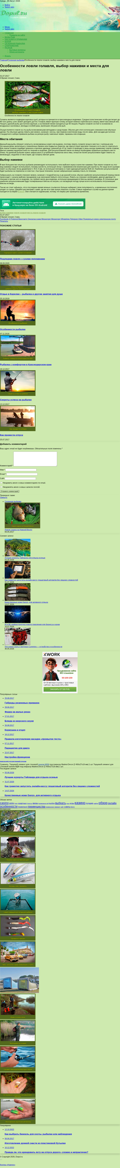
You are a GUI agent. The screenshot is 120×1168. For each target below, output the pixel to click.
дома (67, 803)
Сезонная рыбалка (15, 44)
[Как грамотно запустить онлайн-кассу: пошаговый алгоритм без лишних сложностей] (17, 578)
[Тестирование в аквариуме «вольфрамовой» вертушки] (18, 1097)
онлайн (112, 803)
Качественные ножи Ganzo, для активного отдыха (26, 602)
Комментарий (6, 466)
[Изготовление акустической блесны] (18, 1123)
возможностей (44, 803)
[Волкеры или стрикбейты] (18, 888)
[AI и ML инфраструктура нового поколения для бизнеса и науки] (17, 622)
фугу (73, 807)
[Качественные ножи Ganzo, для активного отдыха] (17, 600)
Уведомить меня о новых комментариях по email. (24, 483)
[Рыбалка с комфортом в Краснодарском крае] (18, 360)
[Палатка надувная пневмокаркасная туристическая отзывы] (19, 992)
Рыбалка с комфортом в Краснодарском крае (26, 364)
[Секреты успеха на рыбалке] (18, 395)
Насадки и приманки (16, 39)
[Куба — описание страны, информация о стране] (18, 966)
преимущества (36, 806)
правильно (22, 807)
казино (80, 803)
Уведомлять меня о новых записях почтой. (21, 487)
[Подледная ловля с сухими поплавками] (18, 254)
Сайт (2, 478)
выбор (52, 803)
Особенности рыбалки (12, 329)
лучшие (89, 803)
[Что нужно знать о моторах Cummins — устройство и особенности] (17, 645)
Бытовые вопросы (17, 50)
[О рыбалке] (14, 23)
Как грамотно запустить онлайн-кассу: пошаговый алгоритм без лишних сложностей (41, 580)
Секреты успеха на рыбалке (16, 399)
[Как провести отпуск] (18, 430)
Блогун (21, 192)
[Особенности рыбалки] (18, 325)
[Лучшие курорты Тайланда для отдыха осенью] (17, 556)
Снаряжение (12, 46)
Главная (3, 60)
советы (67, 807)
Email (3, 474)
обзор (103, 803)
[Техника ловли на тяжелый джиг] (18, 861)
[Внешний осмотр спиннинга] (18, 835)
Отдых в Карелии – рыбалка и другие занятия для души (31, 294)
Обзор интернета (16, 52)
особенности (8, 806)
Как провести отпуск (11, 435)
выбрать (60, 803)
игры (72, 803)
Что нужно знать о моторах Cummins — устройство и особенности (33, 647)
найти (96, 803)
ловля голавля (20, 213)
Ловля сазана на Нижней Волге (18, 530)
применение (50, 807)
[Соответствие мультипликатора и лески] (18, 1071)
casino (4, 803)
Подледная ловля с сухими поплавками (22, 259)
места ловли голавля (36, 213)
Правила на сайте (17, 35)
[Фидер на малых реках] (18, 1019)
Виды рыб (10, 37)
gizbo (11, 803)
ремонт (57, 807)
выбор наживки (6, 213)
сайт (62, 807)
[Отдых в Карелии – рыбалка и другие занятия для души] (18, 289)
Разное (8, 48)
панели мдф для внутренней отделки (13, 761)
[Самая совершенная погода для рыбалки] (18, 914)
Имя (2, 470)
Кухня (8, 41)
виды (35, 803)
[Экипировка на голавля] (18, 1045)
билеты (29, 803)
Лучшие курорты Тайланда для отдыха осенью (25, 558)
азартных (22, 803)
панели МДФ (43, 764)
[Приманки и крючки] (18, 940)
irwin (16, 803)
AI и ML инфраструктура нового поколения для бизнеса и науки (32, 624)
